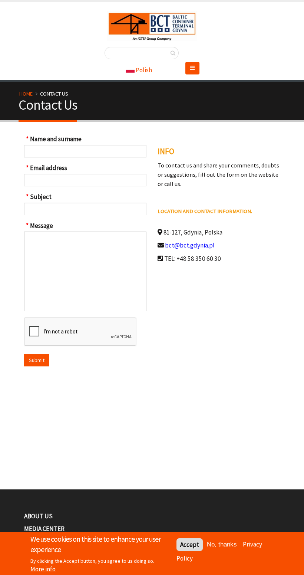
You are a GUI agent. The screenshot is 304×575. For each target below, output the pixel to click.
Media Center (44, 529)
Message (41, 226)
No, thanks (222, 544)
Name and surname (56, 139)
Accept (189, 545)
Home (26, 93)
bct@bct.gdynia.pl (190, 245)
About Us (38, 516)
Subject (41, 197)
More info (43, 569)
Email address (48, 168)
